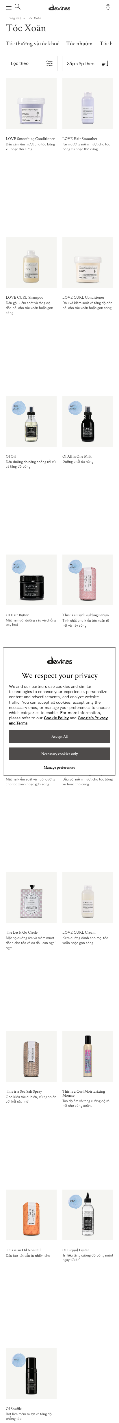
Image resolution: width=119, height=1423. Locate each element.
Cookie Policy (56, 717)
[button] (9, 7)
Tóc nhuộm (79, 43)
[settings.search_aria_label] (17, 7)
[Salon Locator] (108, 7)
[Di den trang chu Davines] (59, 7)
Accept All (59, 736)
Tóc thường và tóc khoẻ (32, 43)
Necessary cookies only (59, 753)
